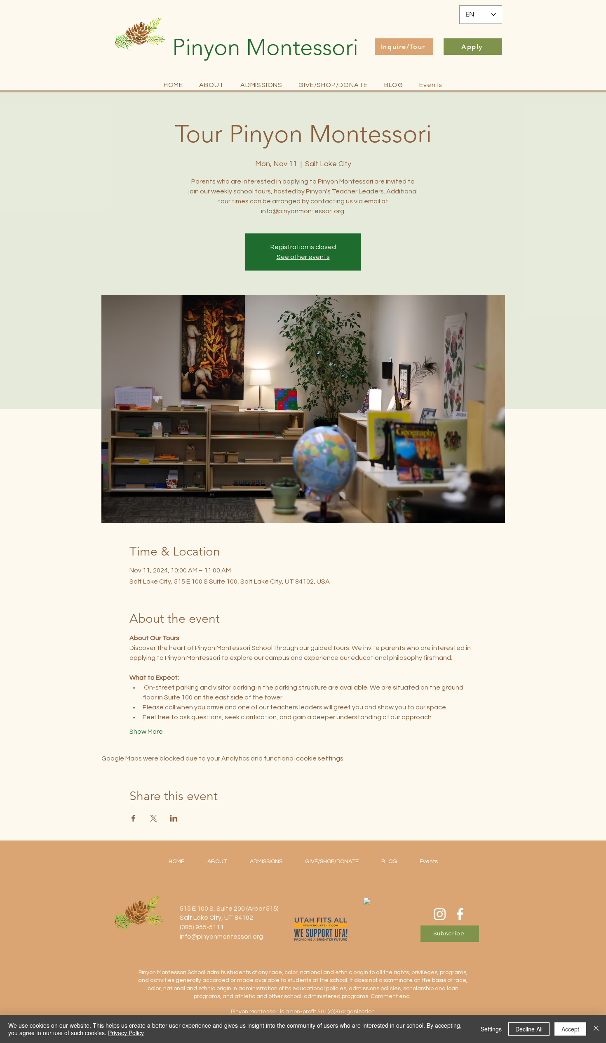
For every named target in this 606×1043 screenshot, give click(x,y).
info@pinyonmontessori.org (221, 936)
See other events (303, 257)
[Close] (596, 1029)
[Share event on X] (153, 818)
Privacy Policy (126, 1033)
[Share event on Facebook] (133, 818)
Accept (570, 1029)
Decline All (529, 1029)
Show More (146, 731)
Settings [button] (491, 1029)
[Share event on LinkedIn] (174, 818)
